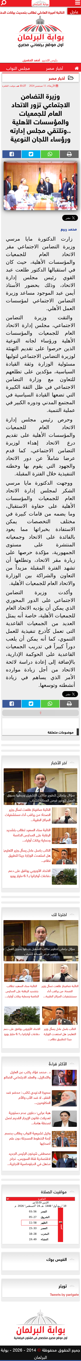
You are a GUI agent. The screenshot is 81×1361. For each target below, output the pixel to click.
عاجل (74, 11)
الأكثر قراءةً (58, 1063)
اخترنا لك (59, 913)
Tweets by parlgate (64, 1294)
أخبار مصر (57, 77)
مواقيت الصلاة (54, 1191)
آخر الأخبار (59, 762)
